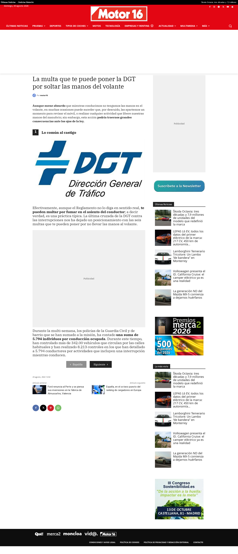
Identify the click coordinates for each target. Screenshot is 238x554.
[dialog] (119, 277)
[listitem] (119, 269)
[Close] (175, 225)
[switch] (159, 276)
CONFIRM (97, 324)
